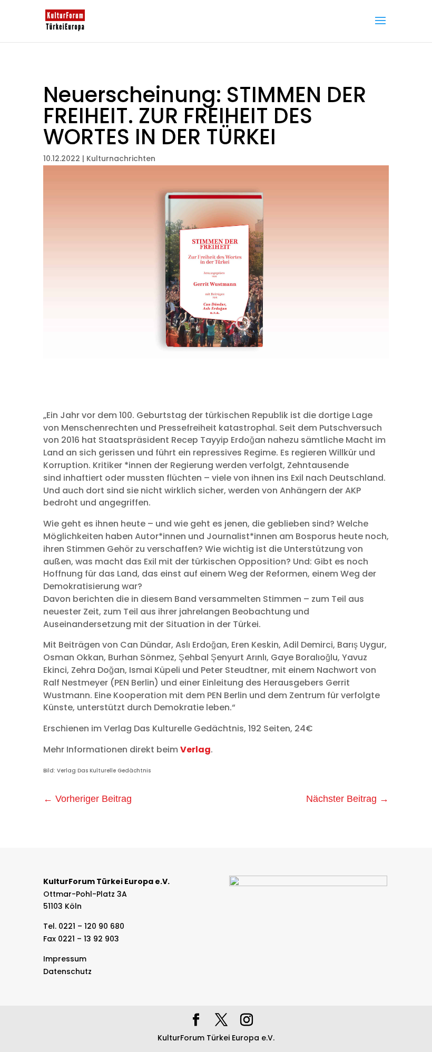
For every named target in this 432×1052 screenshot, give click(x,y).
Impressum (64, 959)
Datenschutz (67, 971)
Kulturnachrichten (120, 158)
